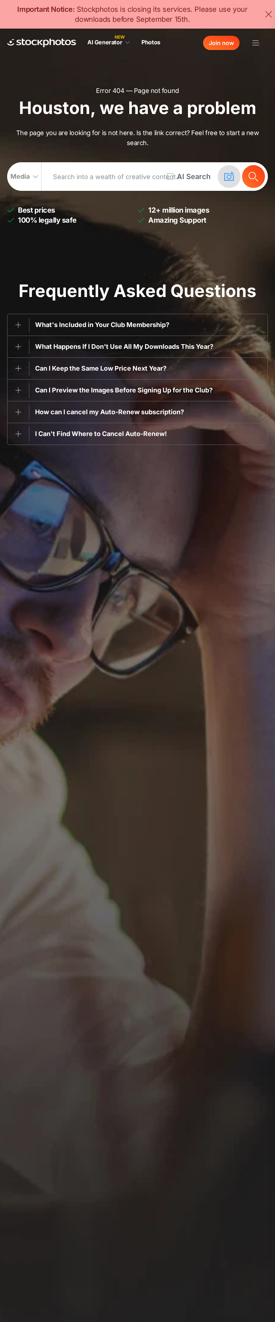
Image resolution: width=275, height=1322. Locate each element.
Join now (221, 42)
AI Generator (104, 42)
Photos (150, 42)
